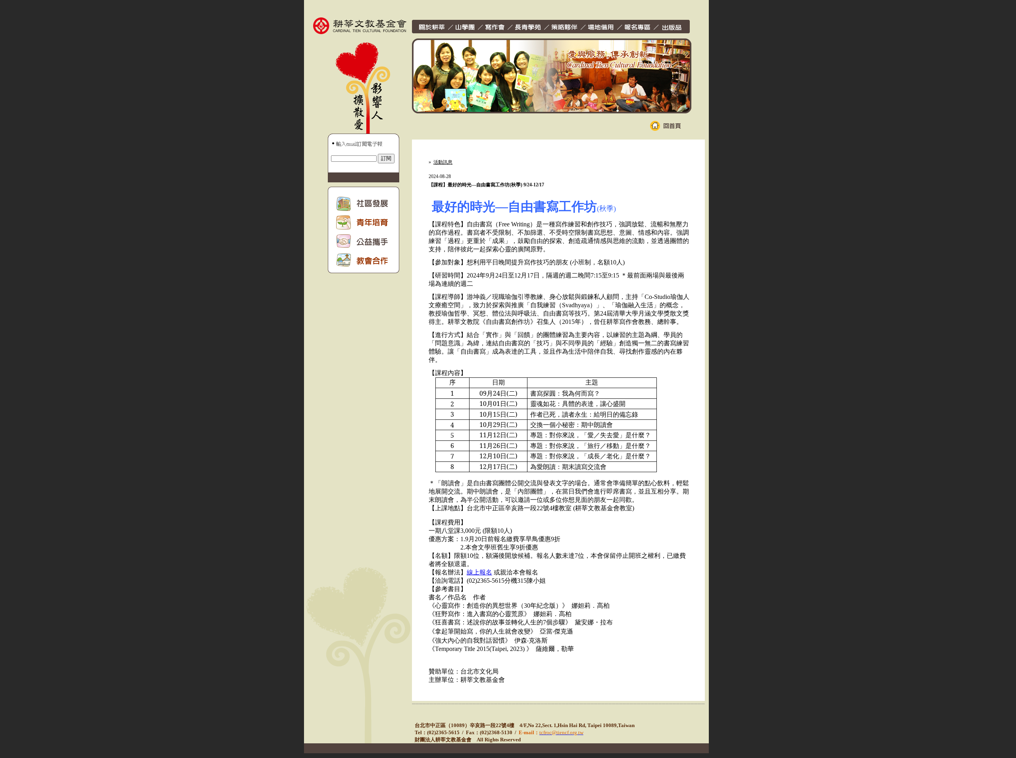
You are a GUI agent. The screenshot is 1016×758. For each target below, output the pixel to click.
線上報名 (479, 572)
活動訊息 (442, 162)
